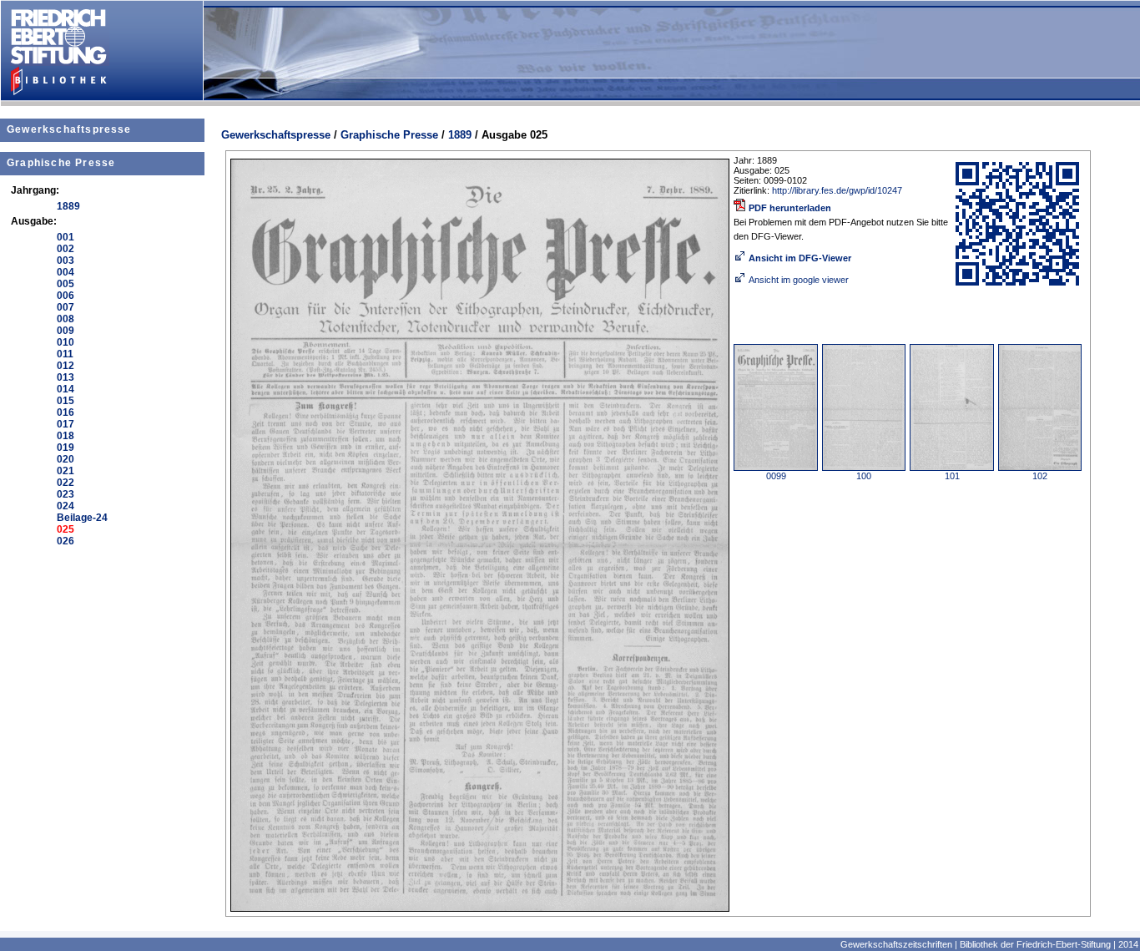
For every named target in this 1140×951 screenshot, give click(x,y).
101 (952, 476)
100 (863, 476)
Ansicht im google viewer (799, 280)
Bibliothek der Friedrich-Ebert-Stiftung (1035, 944)
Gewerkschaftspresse (69, 129)
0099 (776, 476)
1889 (460, 135)
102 (1039, 476)
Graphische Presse (61, 163)
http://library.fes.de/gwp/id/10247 (837, 190)
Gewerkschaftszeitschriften (896, 944)
